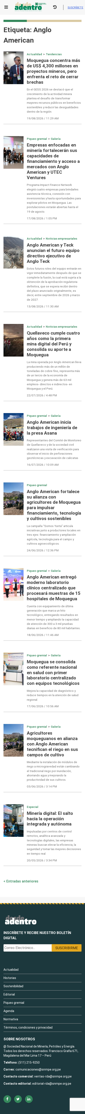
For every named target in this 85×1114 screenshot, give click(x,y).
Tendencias (54, 54)
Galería (56, 138)
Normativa (10, 1019)
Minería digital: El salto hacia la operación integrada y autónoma (50, 819)
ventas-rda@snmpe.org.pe (53, 1076)
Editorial (9, 994)
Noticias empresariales (61, 238)
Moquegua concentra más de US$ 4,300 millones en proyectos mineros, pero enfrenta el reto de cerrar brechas (53, 71)
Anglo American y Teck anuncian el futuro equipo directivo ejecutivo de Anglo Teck (53, 253)
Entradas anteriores (22, 881)
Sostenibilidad (13, 986)
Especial (32, 807)
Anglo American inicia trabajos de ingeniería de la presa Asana (52, 428)
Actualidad (34, 54)
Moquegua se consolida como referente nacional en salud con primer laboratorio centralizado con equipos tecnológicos (53, 672)
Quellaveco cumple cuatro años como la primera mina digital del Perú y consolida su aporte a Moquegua (53, 343)
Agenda (8, 1011)
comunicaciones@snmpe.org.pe (38, 1069)
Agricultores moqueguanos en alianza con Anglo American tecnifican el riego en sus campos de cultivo (52, 743)
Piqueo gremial (37, 138)
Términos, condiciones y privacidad (28, 1027)
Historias (9, 978)
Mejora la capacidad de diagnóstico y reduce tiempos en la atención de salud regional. (52, 695)
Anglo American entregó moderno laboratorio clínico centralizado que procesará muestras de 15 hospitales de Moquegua (53, 587)
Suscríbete (75, 7)
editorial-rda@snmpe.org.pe (51, 1083)
